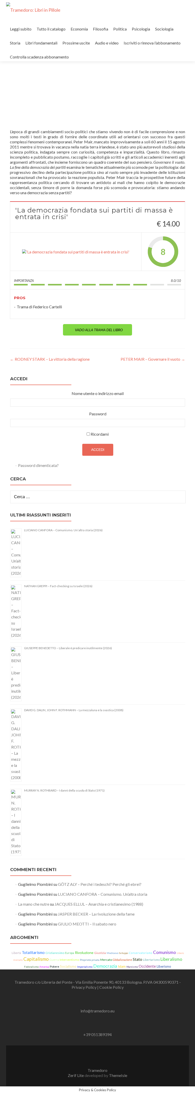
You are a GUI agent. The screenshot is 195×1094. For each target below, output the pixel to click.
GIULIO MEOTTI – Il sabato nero (87, 923)
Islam (122, 966)
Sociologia (164, 28)
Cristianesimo (54, 952)
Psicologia (141, 28)
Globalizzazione (122, 959)
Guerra (54, 959)
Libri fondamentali (41, 42)
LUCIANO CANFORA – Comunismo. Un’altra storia (102, 894)
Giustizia (100, 952)
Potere (54, 966)
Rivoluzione (84, 952)
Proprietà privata (90, 959)
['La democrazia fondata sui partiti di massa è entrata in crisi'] (75, 251)
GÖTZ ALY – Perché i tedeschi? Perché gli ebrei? (99, 884)
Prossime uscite (76, 42)
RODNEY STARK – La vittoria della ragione (50, 359)
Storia (15, 42)
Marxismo (132, 966)
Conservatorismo (140, 952)
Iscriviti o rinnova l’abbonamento (152, 42)
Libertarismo (151, 959)
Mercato (106, 959)
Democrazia (105, 966)
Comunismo (164, 952)
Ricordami (100, 434)
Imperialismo (84, 966)
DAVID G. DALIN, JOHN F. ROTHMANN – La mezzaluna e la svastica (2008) (73, 710)
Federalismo (31, 966)
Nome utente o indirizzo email (98, 393)
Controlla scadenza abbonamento (39, 56)
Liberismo (164, 966)
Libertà (16, 953)
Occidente (147, 966)
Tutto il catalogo (51, 28)
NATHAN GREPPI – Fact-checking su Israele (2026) (58, 586)
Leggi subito (20, 28)
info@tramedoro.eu (97, 1010)
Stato (137, 959)
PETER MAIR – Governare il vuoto (153, 359)
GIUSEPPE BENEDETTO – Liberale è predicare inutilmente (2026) (68, 648)
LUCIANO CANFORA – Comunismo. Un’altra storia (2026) (63, 530)
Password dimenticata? (38, 465)
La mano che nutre (33, 904)
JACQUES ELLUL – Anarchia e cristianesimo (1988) (99, 904)
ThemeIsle (118, 1075)
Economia (79, 28)
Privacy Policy (84, 987)
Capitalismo (36, 959)
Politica (120, 28)
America (44, 966)
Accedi (97, 450)
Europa (69, 952)
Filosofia (100, 28)
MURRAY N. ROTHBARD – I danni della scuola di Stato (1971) (64, 790)
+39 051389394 (97, 1034)
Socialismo (68, 966)
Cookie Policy (111, 987)
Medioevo (112, 952)
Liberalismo (171, 959)
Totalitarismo (33, 952)
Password (97, 413)
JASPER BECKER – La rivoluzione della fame (96, 913)
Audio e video (107, 42)
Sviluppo (123, 953)
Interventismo (69, 960)
